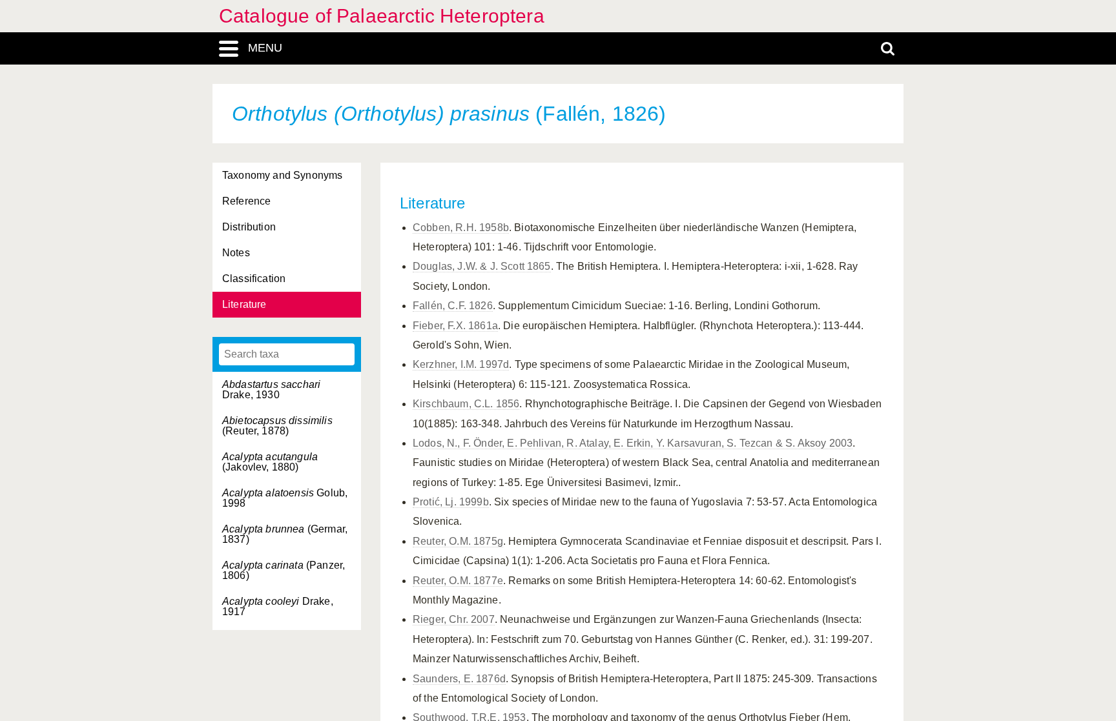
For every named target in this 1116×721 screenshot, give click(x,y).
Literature (244, 304)
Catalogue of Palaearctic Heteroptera (381, 15)
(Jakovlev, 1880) (270, 461)
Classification (253, 278)
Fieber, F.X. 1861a (455, 325)
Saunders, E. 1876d (459, 678)
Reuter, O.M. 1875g (458, 541)
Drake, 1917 (277, 606)
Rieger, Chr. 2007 (454, 619)
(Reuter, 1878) (277, 425)
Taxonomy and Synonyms (282, 175)
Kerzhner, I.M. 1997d (461, 364)
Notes (236, 252)
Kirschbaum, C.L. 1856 (466, 403)
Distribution (249, 226)
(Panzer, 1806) (283, 570)
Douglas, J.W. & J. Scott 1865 (482, 266)
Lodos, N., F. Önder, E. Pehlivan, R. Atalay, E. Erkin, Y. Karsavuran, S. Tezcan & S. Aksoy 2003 (632, 443)
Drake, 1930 (271, 389)
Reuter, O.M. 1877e (458, 580)
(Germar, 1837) (284, 534)
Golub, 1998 (284, 498)
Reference (246, 201)
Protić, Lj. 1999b (451, 501)
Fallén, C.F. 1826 (453, 305)
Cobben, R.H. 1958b (461, 227)
